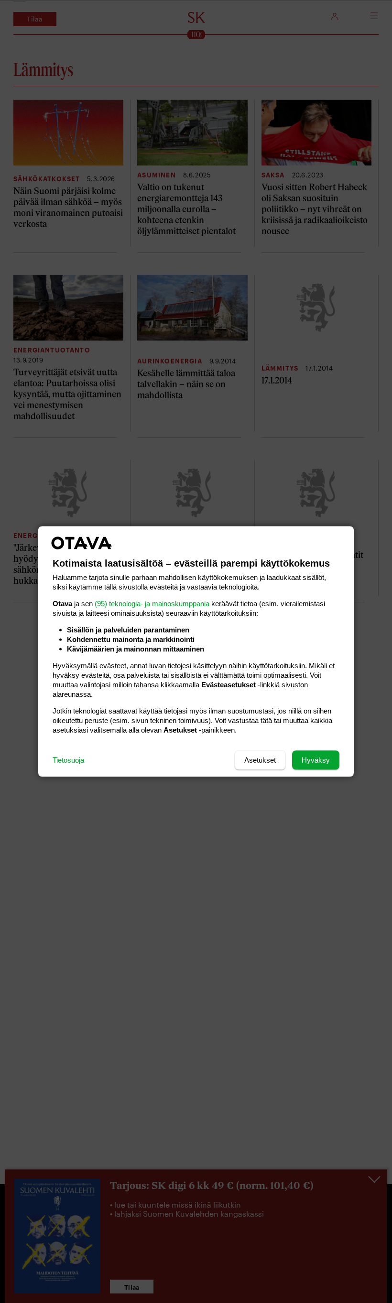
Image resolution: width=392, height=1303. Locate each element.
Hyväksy (316, 760)
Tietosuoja (68, 760)
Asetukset (260, 760)
